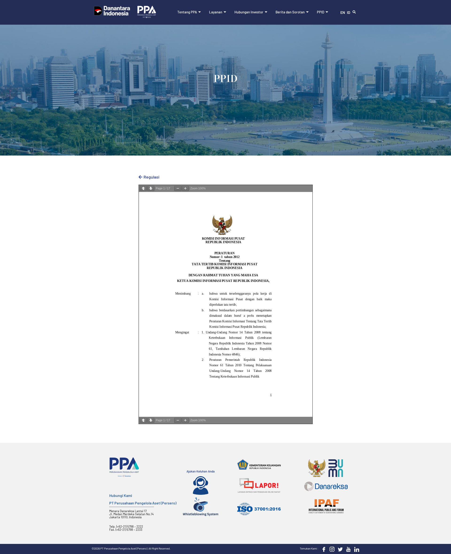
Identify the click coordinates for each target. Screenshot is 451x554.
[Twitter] (339, 549)
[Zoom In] (185, 188)
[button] (354, 12)
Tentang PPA (187, 12)
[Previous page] (143, 188)
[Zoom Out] (177, 188)
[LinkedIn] (355, 549)
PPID (320, 12)
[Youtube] (347, 549)
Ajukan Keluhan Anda (201, 471)
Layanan (215, 12)
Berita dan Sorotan (290, 12)
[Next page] (150, 188)
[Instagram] (330, 549)
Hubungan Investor (248, 12)
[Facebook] (322, 549)
